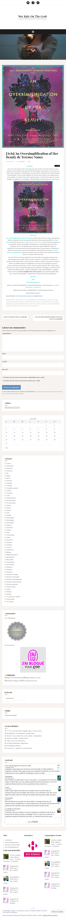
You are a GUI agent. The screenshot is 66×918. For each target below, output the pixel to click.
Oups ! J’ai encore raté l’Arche (16, 741)
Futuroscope (10, 535)
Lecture (9, 547)
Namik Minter (55, 304)
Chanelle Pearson (46, 302)
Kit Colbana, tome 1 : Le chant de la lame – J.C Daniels (12, 859)
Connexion (8, 840)
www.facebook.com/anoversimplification (29, 296)
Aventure (9, 468)
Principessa (8, 776)
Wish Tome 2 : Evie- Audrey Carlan (11, 870)
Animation (37, 287)
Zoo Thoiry (10, 601)
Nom (4, 353)
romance (9, 306)
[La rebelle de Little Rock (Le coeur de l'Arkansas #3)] (59, 810)
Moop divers (10, 557)
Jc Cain (48, 304)
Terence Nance (34, 306)
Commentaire (7, 333)
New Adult (10, 559)
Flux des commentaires (12, 845)
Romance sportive (12, 584)
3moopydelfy (21, 161)
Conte (8, 495)
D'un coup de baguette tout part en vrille (18, 765)
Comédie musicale (12, 488)
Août (56, 299)
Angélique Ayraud (10, 767)
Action (9, 463)
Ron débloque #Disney (13, 746)
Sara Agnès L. (9, 788)
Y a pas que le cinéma (13, 596)
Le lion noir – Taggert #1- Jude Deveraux (19, 748)
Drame (9, 505)
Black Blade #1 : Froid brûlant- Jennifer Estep (20, 733)
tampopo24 (13, 866)
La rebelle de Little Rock (12, 809)
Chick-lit (9, 480)
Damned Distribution (21, 304)
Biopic (8, 476)
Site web (5, 369)
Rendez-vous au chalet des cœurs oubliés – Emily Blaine (24, 736)
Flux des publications (11, 842)
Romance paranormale (14, 582)
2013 (13, 299)
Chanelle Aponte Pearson (33, 302)
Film (29, 161)
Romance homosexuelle (14, 579)
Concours (9, 493)
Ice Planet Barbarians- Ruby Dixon (17, 743)
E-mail (4, 361)
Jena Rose (8, 799)
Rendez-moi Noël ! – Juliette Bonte (17, 738)
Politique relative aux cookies (50, 915)
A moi (7, 787)
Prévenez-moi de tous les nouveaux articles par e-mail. (22, 380)
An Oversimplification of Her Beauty (35, 299)
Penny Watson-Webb (11, 810)
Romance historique (13, 577)
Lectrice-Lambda (15, 855)
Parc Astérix (10, 564)
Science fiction (11, 587)
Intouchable (9, 798)
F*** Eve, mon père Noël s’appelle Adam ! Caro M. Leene (24, 731)
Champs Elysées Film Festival (33, 242)
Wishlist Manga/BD (11, 715)
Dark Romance (11, 498)
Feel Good (10, 527)
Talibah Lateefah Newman (20, 306)
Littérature (10, 550)
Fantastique (10, 517)
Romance (9, 567)
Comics (9, 490)
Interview (10, 540)
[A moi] (59, 788)
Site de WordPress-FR (11, 847)
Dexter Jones (32, 304)
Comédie (9, 483)
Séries (8, 589)
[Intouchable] (59, 799)
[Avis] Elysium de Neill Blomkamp (15, 317)
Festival (39, 304)
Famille (9, 515)
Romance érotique (12, 574)
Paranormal (10, 562)
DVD (8, 513)
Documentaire (11, 500)
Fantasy (9, 525)
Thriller (9, 591)
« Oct (6, 448)
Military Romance (12, 554)
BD (7, 473)
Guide (8, 537)
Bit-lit (8, 478)
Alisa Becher (19, 299)
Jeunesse (9, 542)
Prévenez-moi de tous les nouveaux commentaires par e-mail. (24, 377)
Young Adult (10, 599)
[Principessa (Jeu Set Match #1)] (59, 778)
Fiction (9, 530)
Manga (9, 552)
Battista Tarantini (10, 778)
